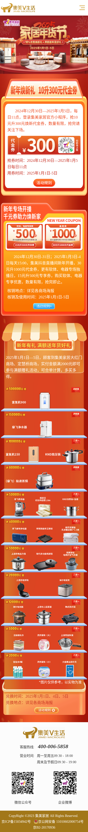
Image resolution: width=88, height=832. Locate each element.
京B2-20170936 (44, 827)
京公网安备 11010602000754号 (61, 821)
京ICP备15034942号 (16, 821)
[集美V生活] (18, 7)
